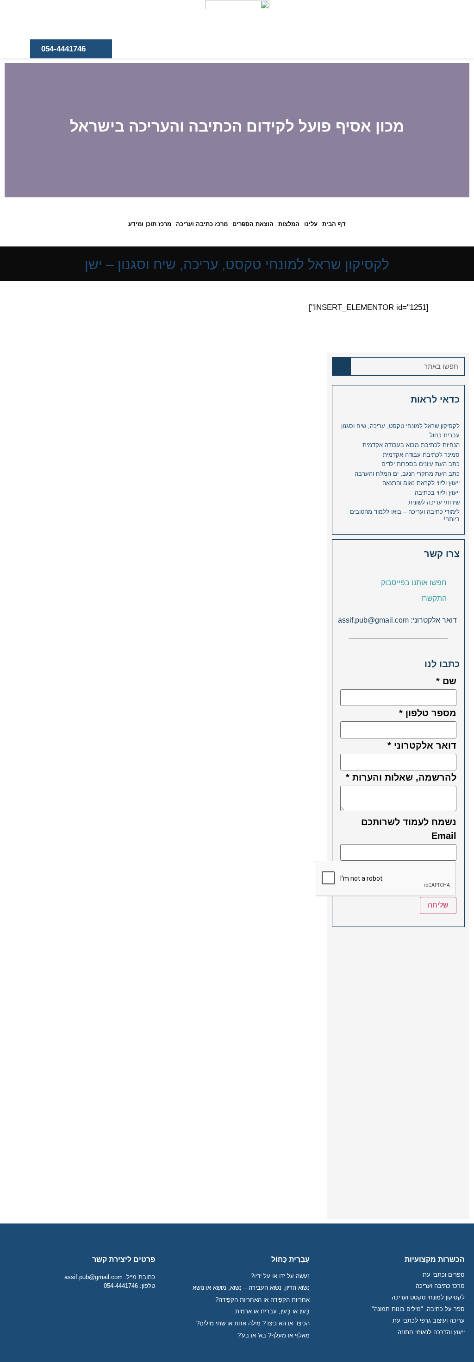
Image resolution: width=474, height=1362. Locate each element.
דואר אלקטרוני (421, 745)
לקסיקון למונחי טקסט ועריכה (428, 1297)
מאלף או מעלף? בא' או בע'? (273, 1335)
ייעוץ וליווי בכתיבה (437, 492)
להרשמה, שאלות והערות (401, 777)
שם (446, 681)
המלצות (288, 224)
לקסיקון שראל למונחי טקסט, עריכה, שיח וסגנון (400, 425)
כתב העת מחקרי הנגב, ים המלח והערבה (407, 473)
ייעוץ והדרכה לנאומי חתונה (431, 1332)
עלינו (311, 224)
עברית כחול (445, 435)
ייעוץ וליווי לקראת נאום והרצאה (421, 482)
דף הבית (334, 224)
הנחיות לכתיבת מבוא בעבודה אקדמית (411, 444)
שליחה (438, 905)
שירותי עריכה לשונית (434, 502)
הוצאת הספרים (253, 224)
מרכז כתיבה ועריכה (202, 224)
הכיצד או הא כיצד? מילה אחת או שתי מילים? (253, 1323)
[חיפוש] (341, 366)
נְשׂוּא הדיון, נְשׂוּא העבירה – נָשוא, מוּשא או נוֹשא (251, 1287)
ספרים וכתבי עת (444, 1274)
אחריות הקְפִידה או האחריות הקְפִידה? (262, 1299)
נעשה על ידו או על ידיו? (280, 1276)
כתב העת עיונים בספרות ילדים (420, 463)
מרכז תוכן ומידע (149, 224)
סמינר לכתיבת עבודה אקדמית (421, 454)
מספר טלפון (427, 713)
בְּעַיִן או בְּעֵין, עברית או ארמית (272, 1311)
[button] (460, 130)
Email (443, 835)
